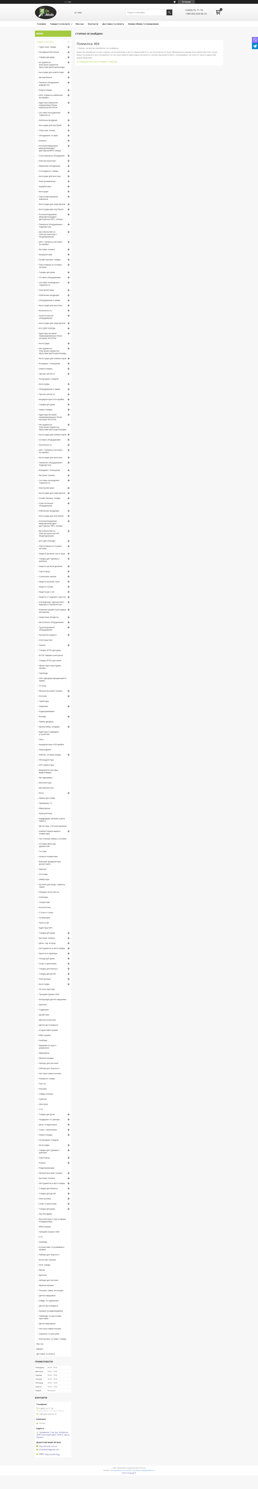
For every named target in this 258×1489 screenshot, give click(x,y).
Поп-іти (42, 1083)
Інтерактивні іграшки (48, 1030)
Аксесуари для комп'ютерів (51, 72)
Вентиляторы (45, 782)
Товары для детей (47, 974)
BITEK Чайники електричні (51, 655)
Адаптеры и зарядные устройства (49, 733)
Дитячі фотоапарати (48, 1025)
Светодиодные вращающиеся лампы (52, 679)
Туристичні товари (47, 47)
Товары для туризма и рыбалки (49, 559)
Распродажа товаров (49, 379)
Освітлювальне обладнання (51, 155)
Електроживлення (47, 181)
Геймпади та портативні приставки (50, 1317)
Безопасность (45, 310)
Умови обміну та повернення (143, 23)
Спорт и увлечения (47, 963)
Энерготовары (45, 368)
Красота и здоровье (48, 953)
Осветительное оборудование (46, 316)
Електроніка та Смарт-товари (52, 1339)
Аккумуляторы (45, 254)
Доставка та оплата (113, 23)
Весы (41, 793)
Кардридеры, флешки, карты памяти (52, 819)
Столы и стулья (46, 912)
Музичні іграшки (46, 1058)
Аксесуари (43, 191)
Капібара (43, 1040)
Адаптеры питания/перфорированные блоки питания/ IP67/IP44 (50, 335)
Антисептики (45, 907)
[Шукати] (169, 12)
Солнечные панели (47, 576)
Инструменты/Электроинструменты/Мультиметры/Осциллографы (52, 351)
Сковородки (44, 917)
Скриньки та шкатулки (49, 1333)
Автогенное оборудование (51, 622)
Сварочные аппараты (49, 617)
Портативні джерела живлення (48, 197)
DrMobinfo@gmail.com (49, 1449)
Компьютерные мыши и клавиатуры (49, 832)
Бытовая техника (47, 249)
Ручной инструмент (48, 635)
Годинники (44, 1009)
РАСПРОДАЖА (45, 1214)
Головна (41, 23)
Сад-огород (44, 571)
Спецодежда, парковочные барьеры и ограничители (51, 603)
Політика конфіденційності (144, 1470)
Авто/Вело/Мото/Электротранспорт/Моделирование (48, 234)
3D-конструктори (47, 989)
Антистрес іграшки (47, 1259)
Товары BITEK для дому (50, 650)
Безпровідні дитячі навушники (52, 999)
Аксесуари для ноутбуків (50, 125)
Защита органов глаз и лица (52, 553)
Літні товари (44, 1265)
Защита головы (46, 586)
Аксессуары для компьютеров (52, 358)
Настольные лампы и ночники (52, 838)
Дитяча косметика (47, 1020)
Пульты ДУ (44, 922)
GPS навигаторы (46, 765)
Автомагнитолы (46, 787)
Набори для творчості (49, 1068)
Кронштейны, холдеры (49, 726)
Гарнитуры (44, 701)
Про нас (80, 23)
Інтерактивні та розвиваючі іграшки (51, 1248)
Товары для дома (47, 272)
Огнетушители (45, 640)
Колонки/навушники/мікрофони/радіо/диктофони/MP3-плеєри (50, 148)
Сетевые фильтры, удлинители (47, 844)
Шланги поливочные (48, 856)
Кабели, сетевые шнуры (50, 754)
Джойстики (44, 1014)
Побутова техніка (47, 130)
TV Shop (42, 685)
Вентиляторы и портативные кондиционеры (52, 1220)
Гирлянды (43, 673)
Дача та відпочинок (48, 1124)
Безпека (42, 140)
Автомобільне (45, 77)
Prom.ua (142, 1468)
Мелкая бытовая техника (50, 691)
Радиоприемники (46, 711)
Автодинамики (45, 777)
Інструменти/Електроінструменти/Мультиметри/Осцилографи (52, 64)
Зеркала (42, 869)
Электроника (45, 979)
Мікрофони (44, 1053)
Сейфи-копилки (46, 1094)
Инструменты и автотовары (52, 948)
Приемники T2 (45, 803)
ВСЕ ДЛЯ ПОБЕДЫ (47, 328)
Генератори (44, 902)
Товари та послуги (60, 23)
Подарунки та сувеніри (49, 1119)
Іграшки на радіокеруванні (51, 1311)
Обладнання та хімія (48, 135)
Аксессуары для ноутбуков (51, 209)
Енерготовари (45, 90)
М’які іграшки (45, 1035)
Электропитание (46, 290)
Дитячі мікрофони (47, 1323)
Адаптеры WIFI (45, 927)
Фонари (42, 716)
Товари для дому (47, 57)
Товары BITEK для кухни (50, 660)
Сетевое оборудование (50, 277)
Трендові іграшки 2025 (49, 994)
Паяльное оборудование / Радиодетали (51, 225)
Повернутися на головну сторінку (98, 61)
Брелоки (43, 1004)
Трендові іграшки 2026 (49, 1231)
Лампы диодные (46, 721)
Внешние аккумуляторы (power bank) (50, 862)
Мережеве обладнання (49, 166)
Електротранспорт (47, 161)
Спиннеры (43, 897)
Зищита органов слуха (49, 581)
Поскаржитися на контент (121, 1470)
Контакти (93, 23)
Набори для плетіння (48, 1063)
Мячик (42, 1270)
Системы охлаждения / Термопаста (49, 283)
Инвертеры (44, 879)
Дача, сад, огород (47, 943)
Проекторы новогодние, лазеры (50, 666)
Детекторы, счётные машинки (53, 826)
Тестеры (43, 851)
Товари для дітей (47, 1114)
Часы (41, 739)
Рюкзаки (43, 1088)
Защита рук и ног (47, 592)
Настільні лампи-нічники (50, 1073)
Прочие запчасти (47, 373)
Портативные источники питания (50, 265)
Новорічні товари (47, 1078)
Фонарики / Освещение (49, 363)
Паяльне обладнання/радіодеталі (49, 83)
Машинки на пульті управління (47, 1046)
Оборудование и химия (49, 300)
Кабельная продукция (49, 295)
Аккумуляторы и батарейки (51, 399)
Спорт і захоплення (48, 1129)
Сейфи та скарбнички (49, 1300)
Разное (42, 645)
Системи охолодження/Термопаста (49, 113)
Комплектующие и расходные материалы (52, 610)
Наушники (43, 706)
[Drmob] (45, 12)
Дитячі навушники (47, 1295)
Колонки (43, 696)
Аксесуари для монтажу (50, 176)
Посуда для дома (47, 958)
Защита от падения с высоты (52, 597)
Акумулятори (45, 186)
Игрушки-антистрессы (49, 892)
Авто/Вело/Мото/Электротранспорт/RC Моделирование (49, 533)
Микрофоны (44, 808)
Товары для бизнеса (48, 968)
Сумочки (43, 1099)
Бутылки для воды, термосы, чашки (52, 885)
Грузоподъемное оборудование (47, 628)
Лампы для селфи (47, 798)
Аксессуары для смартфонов (52, 204)
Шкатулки (43, 1104)
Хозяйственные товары (49, 259)
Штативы (43, 874)
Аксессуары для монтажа (50, 305)
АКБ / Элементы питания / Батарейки (51, 243)
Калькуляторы (45, 813)
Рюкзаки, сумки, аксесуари (51, 1290)
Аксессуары (44, 343)
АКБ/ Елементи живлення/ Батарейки (51, 96)
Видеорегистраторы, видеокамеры (48, 771)
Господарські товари (48, 171)
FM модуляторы (46, 759)
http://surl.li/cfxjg (52, 1454)
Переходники (45, 749)
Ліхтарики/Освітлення (49, 52)
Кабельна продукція (48, 120)
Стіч (41, 1109)
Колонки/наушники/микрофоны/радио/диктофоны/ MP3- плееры (51, 216)
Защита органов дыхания (50, 566)
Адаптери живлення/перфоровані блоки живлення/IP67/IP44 (48, 105)
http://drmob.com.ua (48, 1446)
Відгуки (39, 1349)
